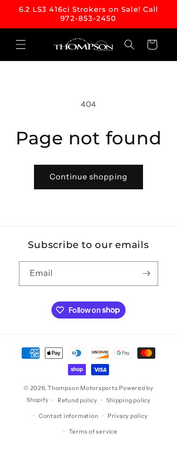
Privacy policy (128, 415)
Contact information (69, 415)
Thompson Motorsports (83, 387)
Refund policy (77, 400)
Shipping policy (128, 400)
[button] (20, 44)
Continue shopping (88, 176)
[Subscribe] (146, 273)
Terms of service (93, 431)
